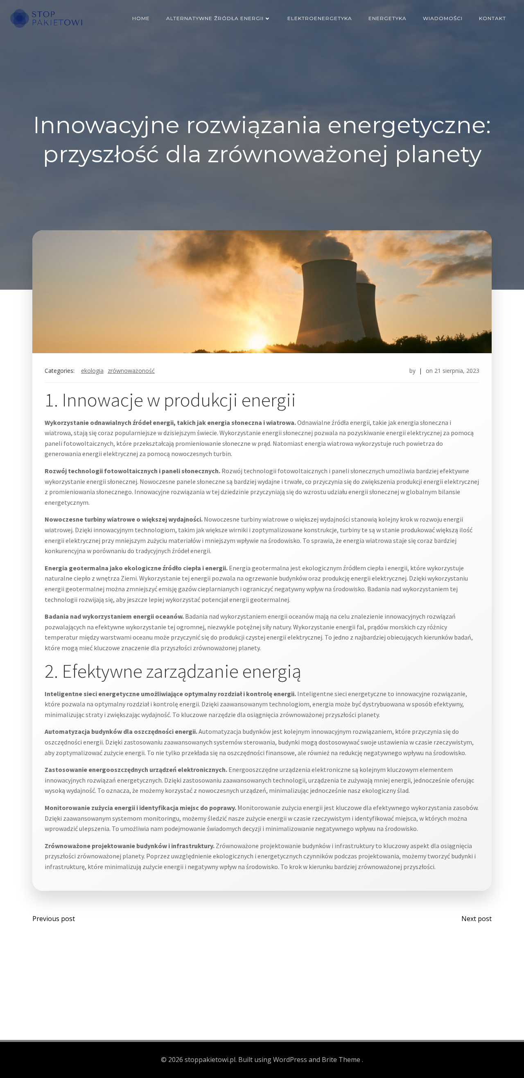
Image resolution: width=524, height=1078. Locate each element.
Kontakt (492, 18)
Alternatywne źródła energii (215, 18)
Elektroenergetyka (319, 18)
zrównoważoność (131, 370)
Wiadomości (443, 18)
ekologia (92, 370)
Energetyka (387, 18)
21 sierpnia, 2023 (456, 370)
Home (141, 18)
